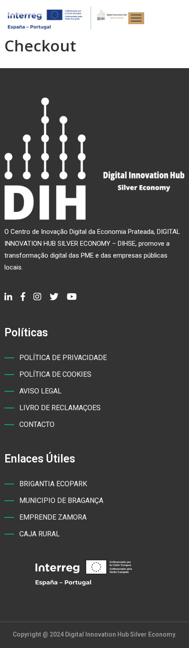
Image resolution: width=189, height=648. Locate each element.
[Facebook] (23, 296)
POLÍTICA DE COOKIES (55, 374)
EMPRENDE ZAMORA (53, 517)
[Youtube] (72, 296)
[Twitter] (54, 296)
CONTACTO (37, 424)
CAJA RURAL (39, 534)
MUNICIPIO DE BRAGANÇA (61, 500)
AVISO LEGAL (40, 391)
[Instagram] (37, 296)
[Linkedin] (8, 296)
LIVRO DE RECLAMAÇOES (60, 408)
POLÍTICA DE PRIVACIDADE (63, 357)
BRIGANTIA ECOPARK (53, 484)
